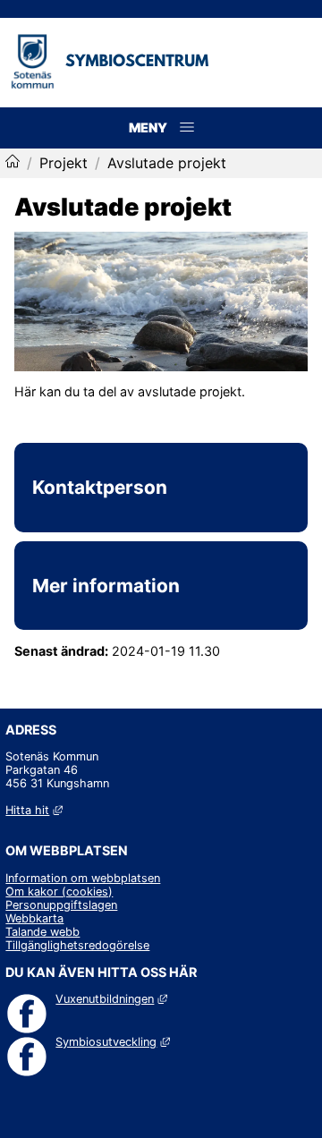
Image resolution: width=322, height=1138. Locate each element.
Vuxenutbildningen (110, 999)
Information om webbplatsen (82, 878)
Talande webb (42, 931)
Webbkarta (34, 918)
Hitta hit (33, 810)
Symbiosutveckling (112, 1042)
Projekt (63, 163)
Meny (187, 146)
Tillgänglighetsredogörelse (77, 945)
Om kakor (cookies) (59, 891)
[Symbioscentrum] (12, 163)
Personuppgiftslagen (61, 905)
